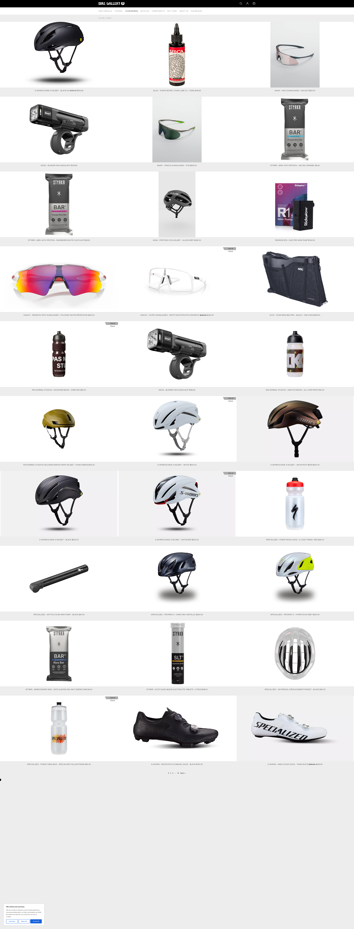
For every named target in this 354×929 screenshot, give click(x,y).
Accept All (36, 921)
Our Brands (196, 11)
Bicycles (145, 11)
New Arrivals (105, 11)
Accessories (131, 11)
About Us (183, 11)
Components (158, 11)
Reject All (24, 921)
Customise (12, 921)
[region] (24, 914)
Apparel (119, 11)
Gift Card (172, 11)
